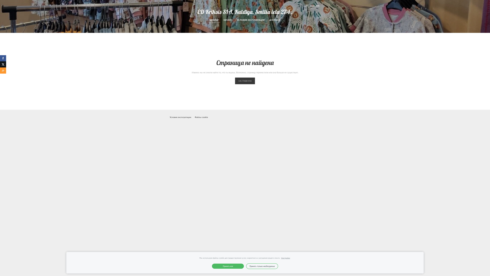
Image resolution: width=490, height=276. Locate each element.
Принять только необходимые (262, 266)
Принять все (228, 266)
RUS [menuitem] (312, 6)
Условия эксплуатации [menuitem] (251, 19)
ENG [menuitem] (317, 6)
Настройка (285, 258)
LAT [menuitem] (306, 6)
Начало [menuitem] (228, 19)
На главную (245, 80)
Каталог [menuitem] (214, 19)
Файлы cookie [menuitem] (201, 117)
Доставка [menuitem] (275, 19)
